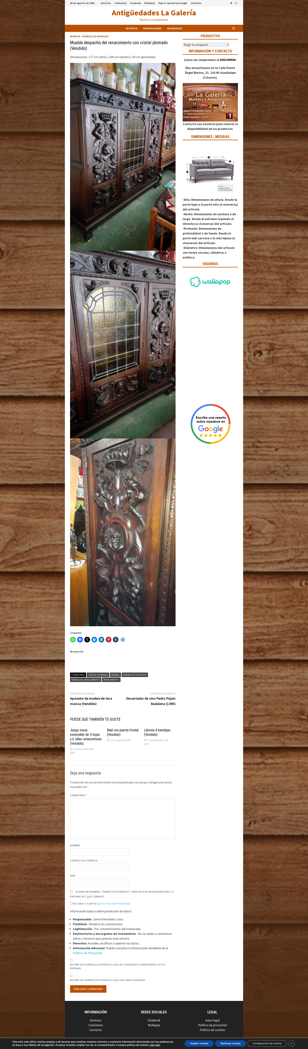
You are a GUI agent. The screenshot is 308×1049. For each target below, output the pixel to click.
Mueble (115, 674)
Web (72, 875)
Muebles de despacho (95, 36)
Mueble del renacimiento (85, 679)
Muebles (75, 36)
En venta (132, 28)
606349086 (228, 60)
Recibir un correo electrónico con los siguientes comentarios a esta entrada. (117, 966)
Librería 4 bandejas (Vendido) (157, 732)
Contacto (196, 3)
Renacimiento (111, 679)
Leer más (155, 1045)
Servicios (106, 3)
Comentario (79, 795)
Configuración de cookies (267, 1043)
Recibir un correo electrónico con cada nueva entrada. (108, 980)
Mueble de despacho (135, 674)
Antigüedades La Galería (154, 12)
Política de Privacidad (115, 903)
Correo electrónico (84, 860)
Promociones (152, 28)
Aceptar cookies (199, 1043)
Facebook (135, 3)
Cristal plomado (98, 674)
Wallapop (149, 3)
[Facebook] (232, 3)
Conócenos (120, 3)
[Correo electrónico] (236, 3)
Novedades (174, 28)
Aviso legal (212, 1020)
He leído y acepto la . (101, 903)
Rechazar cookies (230, 1043)
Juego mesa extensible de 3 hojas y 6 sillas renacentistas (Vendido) (86, 737)
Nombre (75, 845)
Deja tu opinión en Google (172, 3)
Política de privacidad (212, 1025)
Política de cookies (212, 1030)
